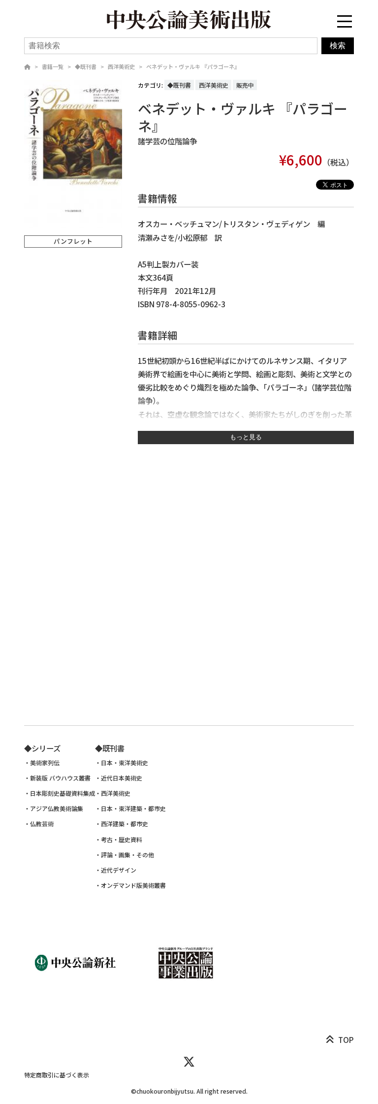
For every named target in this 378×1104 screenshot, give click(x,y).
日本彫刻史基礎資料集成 (62, 793)
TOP (346, 1039)
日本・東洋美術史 (124, 763)
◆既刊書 (85, 66)
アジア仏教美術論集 (56, 808)
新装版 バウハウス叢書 (60, 778)
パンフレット (73, 241)
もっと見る (246, 437)
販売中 (245, 85)
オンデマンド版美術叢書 (133, 885)
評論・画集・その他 (127, 855)
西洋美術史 (121, 66)
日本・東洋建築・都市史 (133, 808)
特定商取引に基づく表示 (56, 1075)
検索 (338, 45)
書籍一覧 (52, 66)
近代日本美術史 (121, 778)
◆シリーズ (42, 748)
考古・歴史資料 (121, 840)
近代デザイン (118, 870)
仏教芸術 (42, 824)
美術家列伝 (45, 763)
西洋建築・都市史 (124, 824)
